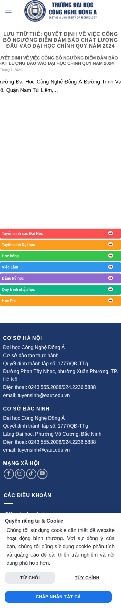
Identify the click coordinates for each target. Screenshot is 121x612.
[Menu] (8, 10)
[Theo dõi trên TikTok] (31, 474)
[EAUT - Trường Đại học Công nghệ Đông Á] (60, 11)
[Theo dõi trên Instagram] (20, 474)
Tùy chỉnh (87, 577)
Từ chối (30, 577)
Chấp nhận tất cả (58, 596)
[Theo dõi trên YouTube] (42, 474)
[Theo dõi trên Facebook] (9, 474)
